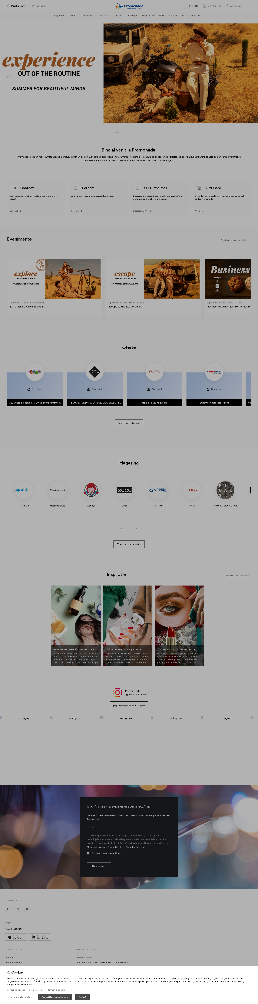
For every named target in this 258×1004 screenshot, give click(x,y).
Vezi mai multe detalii (19, 997)
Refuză (82, 997)
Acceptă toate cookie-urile (55, 997)
